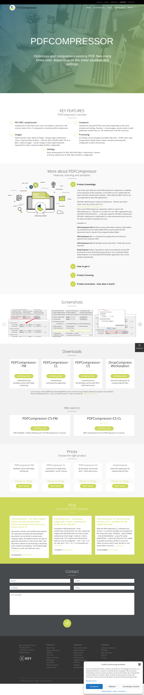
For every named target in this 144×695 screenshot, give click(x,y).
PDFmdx (49, 653)
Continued (15, 551)
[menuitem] (130, 2)
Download (24, 376)
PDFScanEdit (78, 653)
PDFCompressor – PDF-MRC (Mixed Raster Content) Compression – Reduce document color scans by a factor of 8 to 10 (28, 523)
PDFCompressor (52, 665)
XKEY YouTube (106, 653)
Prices (130, 8)
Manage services (91, 681)
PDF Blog (104, 650)
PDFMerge (50, 660)
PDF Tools (49, 655)
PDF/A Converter (52, 657)
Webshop (113, 2)
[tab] (93, 184)
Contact (123, 2)
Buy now (24, 486)
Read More (27, 555)
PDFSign (77, 665)
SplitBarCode (78, 667)
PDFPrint (77, 662)
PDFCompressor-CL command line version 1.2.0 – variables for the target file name (113, 522)
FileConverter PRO (80, 648)
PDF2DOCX (50, 662)
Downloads (120, 8)
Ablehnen (112, 686)
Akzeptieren (94, 686)
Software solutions (108, 648)
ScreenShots (99, 8)
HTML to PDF (51, 667)
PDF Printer (50, 648)
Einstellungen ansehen (131, 686)
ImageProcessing (80, 660)
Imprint (104, 655)
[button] (139, 664)
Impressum (121, 691)
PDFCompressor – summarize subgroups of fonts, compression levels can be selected (70, 522)
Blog (106, 2)
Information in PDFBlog (89, 394)
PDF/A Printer (79, 657)
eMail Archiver (79, 650)
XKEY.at (99, 2)
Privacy (115, 691)
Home (88, 8)
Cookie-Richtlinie (106, 691)
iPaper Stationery (52, 650)
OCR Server (78, 655)
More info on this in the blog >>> (89, 207)
